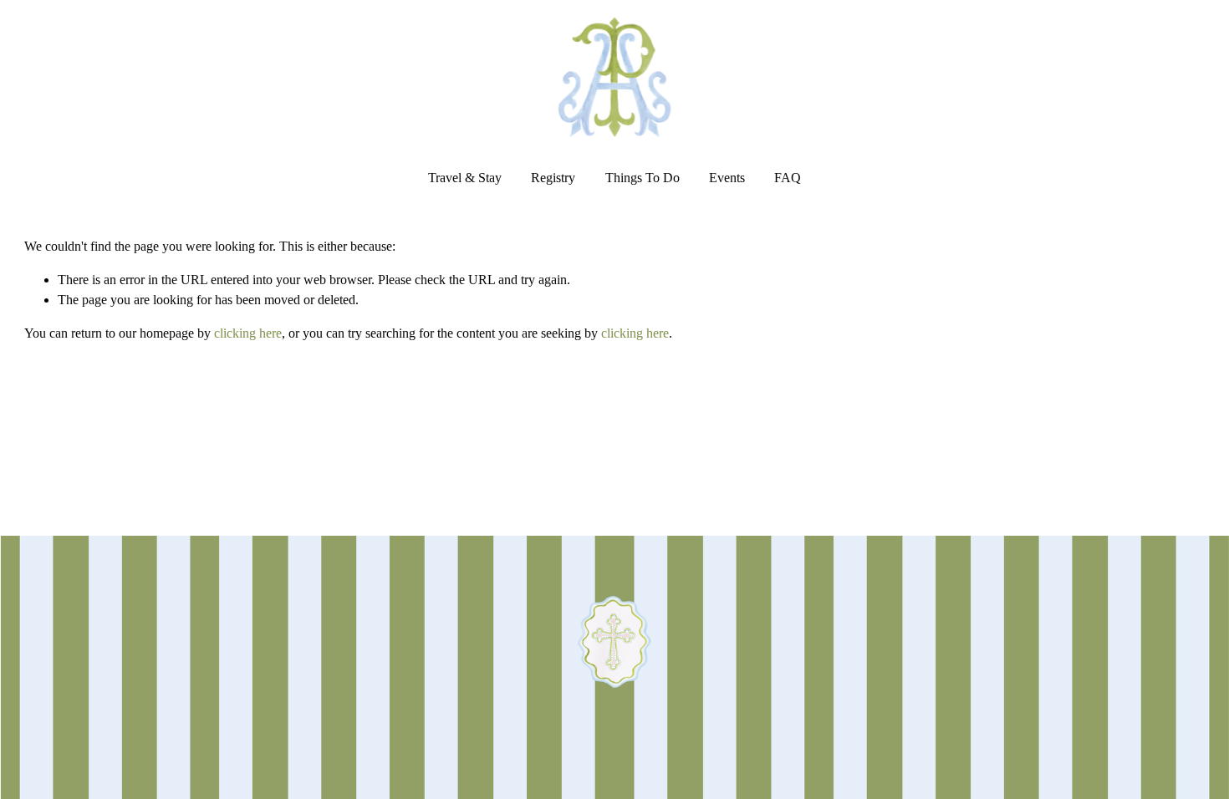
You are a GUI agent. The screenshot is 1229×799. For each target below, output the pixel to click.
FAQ (787, 177)
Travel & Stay (465, 177)
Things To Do (642, 177)
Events (727, 177)
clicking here (248, 333)
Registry (553, 177)
